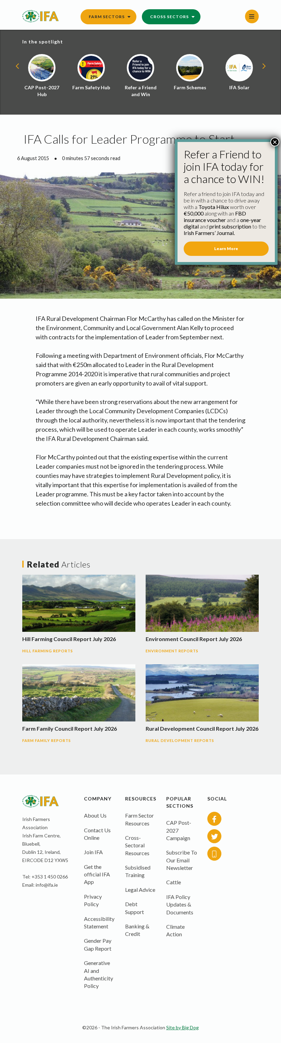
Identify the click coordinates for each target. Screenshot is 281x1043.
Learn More (226, 248)
